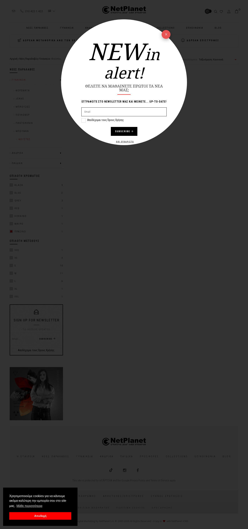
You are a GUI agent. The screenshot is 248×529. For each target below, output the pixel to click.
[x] (166, 34)
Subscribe (122, 131)
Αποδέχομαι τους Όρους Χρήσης (105, 120)
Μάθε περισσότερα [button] (29, 506)
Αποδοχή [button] (40, 515)
